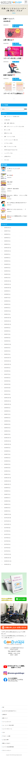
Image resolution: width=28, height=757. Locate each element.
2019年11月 (6, 441)
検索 (25, 109)
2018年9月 (6, 487)
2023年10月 (6, 287)
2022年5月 (6, 341)
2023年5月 (6, 304)
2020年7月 (6, 414)
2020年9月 (6, 407)
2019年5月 (6, 461)
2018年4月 (6, 504)
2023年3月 (6, 311)
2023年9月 (6, 291)
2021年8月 (6, 371)
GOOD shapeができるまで (10, 149)
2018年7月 (6, 494)
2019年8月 (6, 451)
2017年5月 (6, 541)
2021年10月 (6, 364)
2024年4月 (6, 267)
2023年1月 (6, 314)
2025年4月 (6, 241)
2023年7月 (6, 297)
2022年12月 (6, 317)
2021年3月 (6, 387)
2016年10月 (6, 564)
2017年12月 (6, 517)
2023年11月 (6, 284)
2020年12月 (6, 397)
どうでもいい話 (7, 143)
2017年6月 (6, 537)
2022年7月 (6, 334)
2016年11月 (6, 561)
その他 (5, 119)
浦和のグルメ (7, 133)
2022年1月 (6, 354)
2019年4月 (6, 464)
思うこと (6, 129)
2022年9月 (6, 327)
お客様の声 (6, 156)
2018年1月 (6, 514)
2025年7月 (6, 230)
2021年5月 (6, 381)
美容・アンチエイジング (9, 146)
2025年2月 (6, 244)
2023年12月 (6, 281)
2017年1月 (6, 554)
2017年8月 (6, 531)
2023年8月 (6, 294)
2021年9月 (6, 367)
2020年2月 (6, 431)
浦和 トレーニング (8, 136)
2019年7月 (6, 454)
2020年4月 (6, 424)
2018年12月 (6, 477)
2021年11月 (6, 361)
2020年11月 (6, 401)
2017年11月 (6, 521)
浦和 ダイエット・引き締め (10, 116)
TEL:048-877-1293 (14, 651)
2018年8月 (6, 491)
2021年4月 (6, 384)
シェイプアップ (7, 153)
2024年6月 (6, 261)
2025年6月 (6, 234)
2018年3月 (6, 507)
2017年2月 (6, 551)
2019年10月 (6, 444)
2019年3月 (6, 467)
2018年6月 (6, 497)
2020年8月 (6, 411)
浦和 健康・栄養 (8, 123)
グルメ (5, 159)
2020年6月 (6, 417)
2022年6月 (6, 337)
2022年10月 (6, 324)
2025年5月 (6, 237)
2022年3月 (6, 347)
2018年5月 (6, 501)
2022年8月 (6, 331)
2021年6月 (6, 377)
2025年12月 (6, 227)
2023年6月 (6, 301)
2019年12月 (6, 437)
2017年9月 (6, 527)
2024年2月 (6, 274)
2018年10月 (6, 484)
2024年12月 (6, 247)
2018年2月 (6, 511)
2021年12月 (6, 357)
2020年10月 (6, 404)
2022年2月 (6, 351)
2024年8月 (6, 257)
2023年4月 (6, 307)
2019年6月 (6, 457)
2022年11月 (6, 321)
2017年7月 (6, 534)
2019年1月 (6, 474)
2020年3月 (6, 427)
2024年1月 (6, 277)
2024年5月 (6, 264)
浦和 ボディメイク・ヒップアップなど (12, 126)
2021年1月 (6, 394)
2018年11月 (6, 481)
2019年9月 (6, 447)
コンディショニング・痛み (10, 139)
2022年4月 (6, 344)
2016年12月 (6, 557)
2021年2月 (6, 391)
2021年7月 (6, 374)
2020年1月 (6, 434)
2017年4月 (6, 544)
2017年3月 (6, 547)
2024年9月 (6, 254)
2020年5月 (6, 421)
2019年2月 (6, 471)
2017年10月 (6, 524)
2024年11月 (6, 250)
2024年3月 (6, 271)
